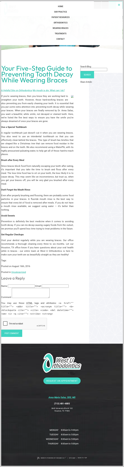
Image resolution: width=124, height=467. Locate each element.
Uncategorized (18, 272)
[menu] (119, 5)
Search (87, 75)
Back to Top (82, 458)
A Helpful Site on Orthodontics (16, 90)
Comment (6, 297)
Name (4, 286)
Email (38, 286)
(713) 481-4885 (62, 403)
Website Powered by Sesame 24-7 (53, 458)
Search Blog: (85, 66)
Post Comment (12, 333)
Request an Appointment (62, 381)
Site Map (72, 458)
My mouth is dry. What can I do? (49, 90)
